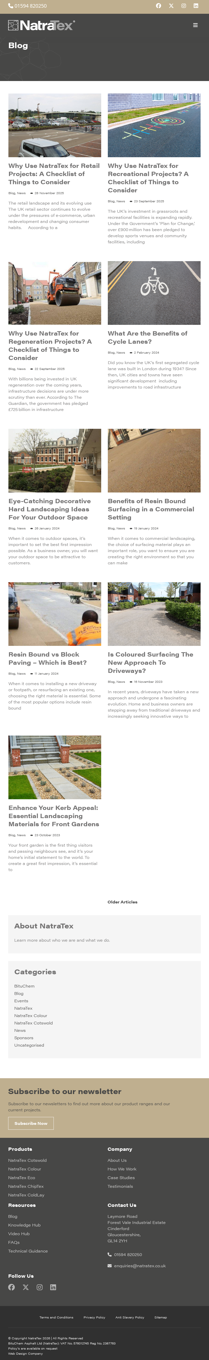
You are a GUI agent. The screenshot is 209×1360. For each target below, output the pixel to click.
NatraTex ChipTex (26, 1186)
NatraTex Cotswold (33, 1023)
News (20, 1030)
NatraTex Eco (21, 1177)
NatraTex (23, 1008)
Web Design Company (25, 1353)
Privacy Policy (94, 1317)
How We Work (122, 1169)
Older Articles (122, 902)
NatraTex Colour (30, 1015)
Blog (18, 993)
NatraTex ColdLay (26, 1195)
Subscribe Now (31, 1123)
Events (21, 1001)
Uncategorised (29, 1045)
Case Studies (121, 1177)
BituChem (24, 986)
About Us (117, 1160)
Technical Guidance (28, 1251)
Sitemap (160, 1317)
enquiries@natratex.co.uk (139, 1266)
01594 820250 (30, 5)
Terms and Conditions (56, 1317)
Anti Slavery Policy (129, 1317)
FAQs (14, 1242)
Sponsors (23, 1038)
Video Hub (19, 1233)
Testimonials (120, 1186)
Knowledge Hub (24, 1225)
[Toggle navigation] (195, 25)
